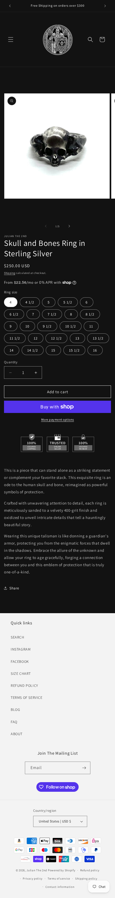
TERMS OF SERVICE (27, 697)
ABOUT (16, 733)
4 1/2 (29, 302)
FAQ (14, 721)
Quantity (10, 362)
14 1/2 (32, 350)
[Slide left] (46, 226)
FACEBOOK (20, 661)
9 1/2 (47, 326)
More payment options (57, 420)
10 (27, 326)
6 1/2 (14, 314)
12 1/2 (56, 338)
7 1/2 (52, 314)
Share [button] (14, 588)
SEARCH (17, 637)
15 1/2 (74, 350)
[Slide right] (69, 226)
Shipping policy (86, 878)
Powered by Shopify (61, 870)
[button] (11, 39)
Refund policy (89, 870)
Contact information (59, 887)
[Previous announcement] (10, 6)
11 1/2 (15, 338)
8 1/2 (90, 314)
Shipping (9, 273)
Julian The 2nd (36, 870)
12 (36, 338)
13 (77, 338)
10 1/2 (70, 326)
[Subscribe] (84, 768)
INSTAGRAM (20, 649)
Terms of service (59, 878)
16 (95, 350)
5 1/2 (67, 302)
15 (53, 350)
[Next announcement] (105, 6)
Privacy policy (33, 878)
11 (91, 326)
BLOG (15, 709)
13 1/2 (98, 338)
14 (12, 350)
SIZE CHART (21, 673)
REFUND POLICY (24, 685)
